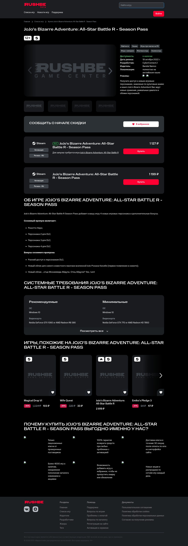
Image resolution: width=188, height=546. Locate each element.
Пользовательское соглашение (137, 507)
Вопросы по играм (96, 511)
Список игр (39, 21)
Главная (27, 21)
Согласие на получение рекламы (138, 519)
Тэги (62, 528)
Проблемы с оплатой (97, 515)
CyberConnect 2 (150, 62)
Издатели (64, 515)
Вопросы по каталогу (97, 519)
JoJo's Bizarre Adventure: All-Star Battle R (99, 152)
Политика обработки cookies (135, 511)
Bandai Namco (149, 66)
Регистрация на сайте (97, 523)
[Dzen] (35, 509)
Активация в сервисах (97, 528)
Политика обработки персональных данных (143, 515)
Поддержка (92, 507)
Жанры (63, 523)
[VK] (27, 509)
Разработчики (66, 519)
